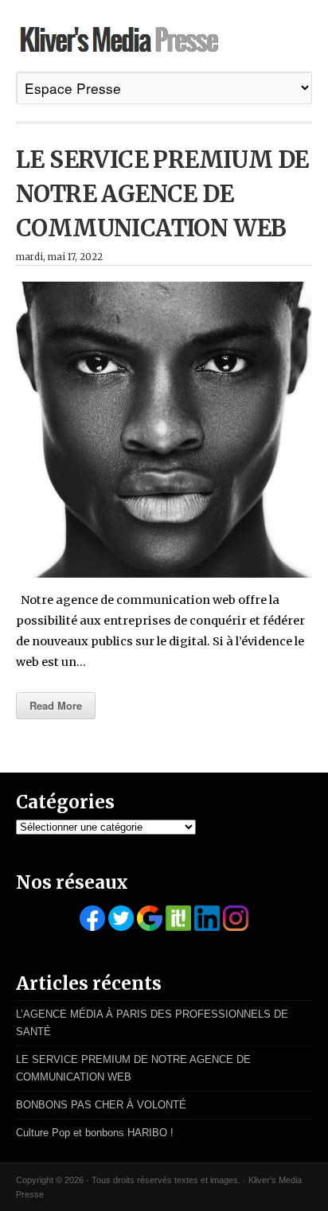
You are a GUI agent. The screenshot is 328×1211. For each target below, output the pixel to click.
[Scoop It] (178, 918)
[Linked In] (207, 918)
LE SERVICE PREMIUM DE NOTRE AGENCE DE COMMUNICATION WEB (162, 194)
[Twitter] (121, 918)
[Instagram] (235, 918)
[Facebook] (92, 918)
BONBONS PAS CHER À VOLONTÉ (101, 1105)
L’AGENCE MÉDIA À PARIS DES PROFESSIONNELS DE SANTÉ (152, 1023)
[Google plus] (149, 918)
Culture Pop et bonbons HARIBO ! (95, 1133)
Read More (55, 705)
